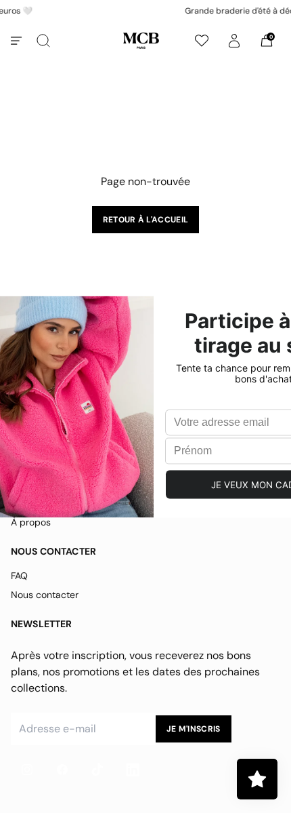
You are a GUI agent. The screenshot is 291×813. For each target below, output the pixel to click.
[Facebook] (62, 769)
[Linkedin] (132, 769)
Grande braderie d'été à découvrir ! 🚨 (157, 10)
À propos (31, 522)
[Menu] (16, 40)
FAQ (19, 576)
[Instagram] (27, 769)
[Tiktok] (97, 769)
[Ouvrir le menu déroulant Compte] (234, 40)
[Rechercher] (43, 40)
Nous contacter (45, 595)
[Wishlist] (201, 40)
